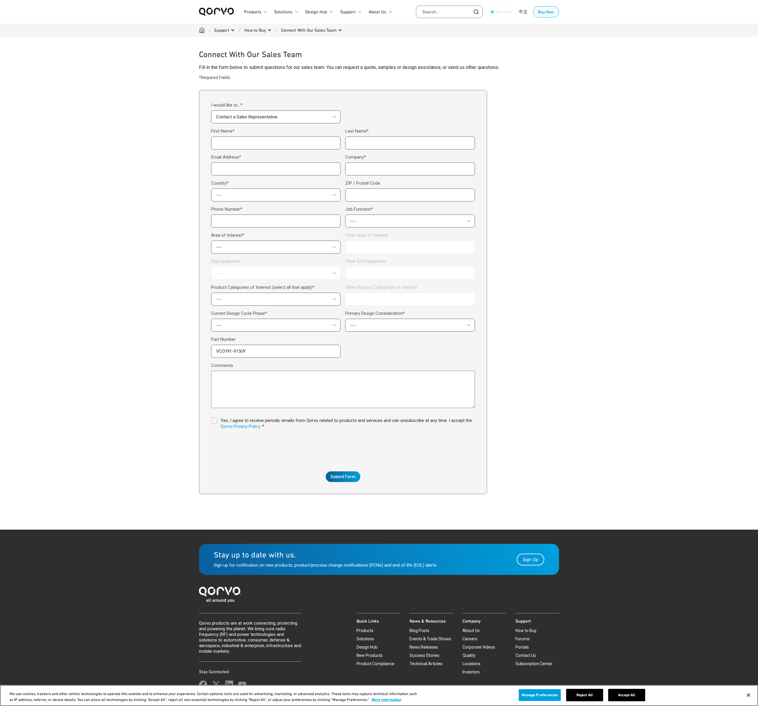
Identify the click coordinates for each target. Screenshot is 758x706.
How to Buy (255, 30)
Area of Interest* (227, 235)
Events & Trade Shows (430, 638)
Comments (222, 365)
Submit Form (343, 476)
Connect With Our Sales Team (309, 30)
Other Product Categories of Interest (381, 287)
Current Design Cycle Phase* (239, 313)
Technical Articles (425, 663)
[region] (379, 695)
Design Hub (367, 647)
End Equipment (225, 261)
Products (364, 630)
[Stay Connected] (203, 685)
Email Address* (226, 157)
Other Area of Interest (366, 235)
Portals (522, 647)
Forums (522, 638)
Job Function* (359, 209)
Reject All (584, 695)
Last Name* (357, 131)
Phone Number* (226, 209)
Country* (220, 183)
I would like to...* (227, 105)
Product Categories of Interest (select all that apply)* (262, 287)
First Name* (223, 131)
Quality (469, 655)
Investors (471, 672)
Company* (355, 157)
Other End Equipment (365, 261)
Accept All (626, 695)
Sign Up (530, 559)
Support (221, 30)
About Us (471, 630)
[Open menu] (232, 30)
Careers (469, 638)
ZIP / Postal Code (362, 183)
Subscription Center (534, 663)
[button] (276, 116)
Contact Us (525, 655)
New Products (369, 655)
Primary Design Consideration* (375, 313)
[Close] (748, 695)
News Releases (423, 647)
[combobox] (449, 12)
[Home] (202, 30)
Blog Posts (419, 630)
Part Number (223, 339)
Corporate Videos (478, 647)
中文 (523, 11)
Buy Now (546, 11)
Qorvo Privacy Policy (240, 426)
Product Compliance (375, 663)
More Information (386, 699)
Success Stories (424, 655)
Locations (471, 663)
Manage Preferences (540, 695)
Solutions (365, 638)
